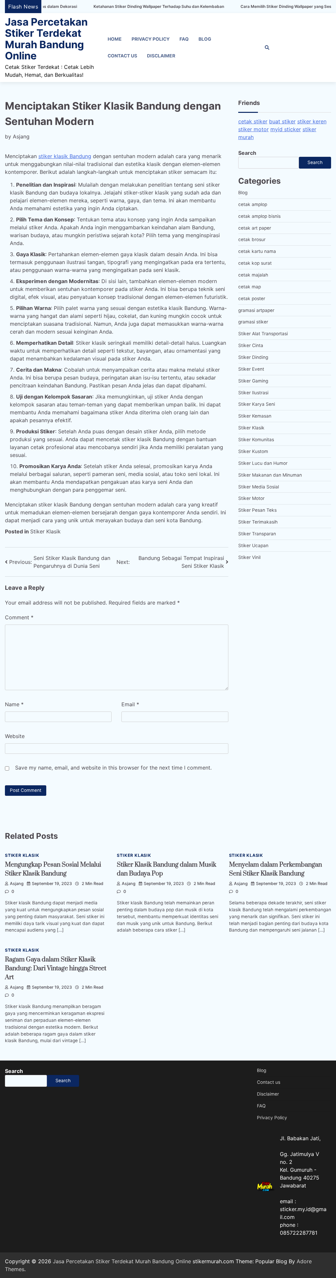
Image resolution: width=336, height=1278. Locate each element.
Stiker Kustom (253, 451)
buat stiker (282, 121)
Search (247, 153)
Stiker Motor (251, 498)
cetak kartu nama (257, 251)
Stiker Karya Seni (256, 404)
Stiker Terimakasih (258, 522)
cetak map (249, 286)
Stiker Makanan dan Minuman (270, 475)
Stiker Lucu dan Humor (262, 463)
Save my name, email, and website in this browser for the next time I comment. (113, 767)
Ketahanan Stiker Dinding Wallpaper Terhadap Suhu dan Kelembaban (130, 6)
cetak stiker (252, 121)
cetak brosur (251, 239)
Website (15, 736)
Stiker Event (251, 369)
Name (14, 704)
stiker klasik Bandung (64, 156)
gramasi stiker (253, 321)
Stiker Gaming (253, 380)
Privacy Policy (151, 39)
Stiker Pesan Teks (257, 510)
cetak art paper (254, 228)
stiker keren (311, 121)
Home (115, 39)
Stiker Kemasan (254, 416)
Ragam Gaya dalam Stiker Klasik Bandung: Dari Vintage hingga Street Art (55, 968)
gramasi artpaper (256, 310)
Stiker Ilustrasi (253, 392)
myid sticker (285, 129)
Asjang (21, 136)
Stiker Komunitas (256, 439)
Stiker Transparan (257, 533)
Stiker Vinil (249, 557)
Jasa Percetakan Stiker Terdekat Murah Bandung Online (46, 39)
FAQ (184, 39)
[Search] (267, 47)
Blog (205, 39)
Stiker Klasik (45, 531)
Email (130, 704)
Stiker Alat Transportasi (263, 333)
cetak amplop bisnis (259, 216)
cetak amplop (252, 204)
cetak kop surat (255, 263)
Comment (19, 617)
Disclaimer (161, 55)
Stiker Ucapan (253, 545)
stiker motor (253, 129)
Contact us (122, 55)
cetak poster (251, 298)
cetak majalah (253, 275)
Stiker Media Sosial (258, 486)
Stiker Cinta (250, 345)
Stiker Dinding (253, 357)
